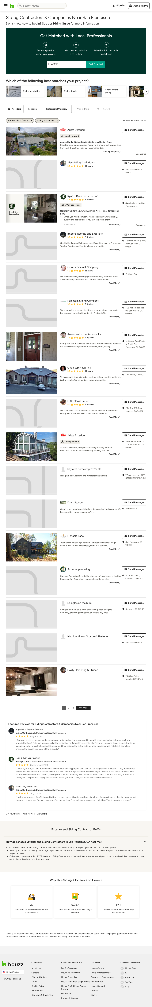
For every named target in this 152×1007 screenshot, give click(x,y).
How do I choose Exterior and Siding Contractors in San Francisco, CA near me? (54, 841)
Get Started (96, 64)
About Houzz (37, 968)
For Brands (66, 993)
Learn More (42, 814)
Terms (34, 981)
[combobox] (42, 6)
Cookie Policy (37, 986)
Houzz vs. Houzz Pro (70, 972)
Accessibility (97, 981)
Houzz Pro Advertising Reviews (75, 981)
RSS (127, 986)
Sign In (94, 995)
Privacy (34, 977)
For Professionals (69, 968)
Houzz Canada (97, 968)
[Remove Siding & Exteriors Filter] (57, 120)
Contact (94, 990)
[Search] (20, 6)
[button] (5, 5)
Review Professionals (101, 972)
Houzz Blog (130, 968)
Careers (35, 972)
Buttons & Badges (69, 998)
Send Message (136, 129)
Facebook (129, 977)
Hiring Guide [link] (61, 23)
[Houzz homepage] (12, 5)
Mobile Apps (37, 990)
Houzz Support (98, 986)
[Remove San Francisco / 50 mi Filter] (31, 120)
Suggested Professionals (102, 977)
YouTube (129, 982)
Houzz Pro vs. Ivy (69, 977)
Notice (43, 977)
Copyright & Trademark (42, 995)
